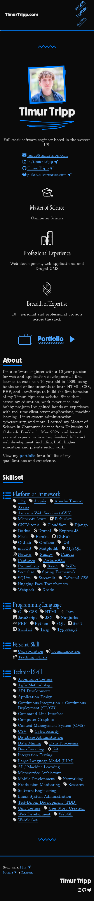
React (52, 566)
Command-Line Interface (40, 714)
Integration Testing (35, 755)
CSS (33, 612)
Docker (24, 531)
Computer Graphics (36, 719)
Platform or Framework (36, 494)
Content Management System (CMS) (51, 725)
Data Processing (63, 743)
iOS (65, 542)
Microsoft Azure (32, 519)
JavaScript (27, 617)
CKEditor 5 (28, 525)
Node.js (24, 554)
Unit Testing (29, 808)
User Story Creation (67, 808)
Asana (23, 507)
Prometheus (28, 566)
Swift (77, 623)
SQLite (24, 578)
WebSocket (28, 820)
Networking (73, 779)
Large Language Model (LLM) (45, 761)
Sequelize (26, 572)
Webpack (26, 590)
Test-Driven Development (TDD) (47, 802)
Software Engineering (37, 790)
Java (70, 612)
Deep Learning (31, 749)
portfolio (27, 455)
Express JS (69, 531)
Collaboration (30, 651)
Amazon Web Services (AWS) (44, 513)
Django (81, 525)
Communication (65, 651)
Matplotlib (48, 548)
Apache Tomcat (68, 501)
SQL (60, 623)
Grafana (46, 542)
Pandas (67, 554)
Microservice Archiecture (39, 773)
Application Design (35, 697)
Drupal (44, 531)
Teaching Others (32, 657)
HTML (51, 612)
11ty (22, 501)
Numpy (46, 554)
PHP (22, 623)
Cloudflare (56, 525)
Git (55, 749)
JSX (49, 617)
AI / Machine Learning (39, 767)
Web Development (34, 814)
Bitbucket (63, 519)
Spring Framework (58, 572)
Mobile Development (36, 779)
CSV (22, 731)
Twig (44, 629)
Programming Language (37, 604)
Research (76, 784)
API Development (34, 691)
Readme (27, 872)
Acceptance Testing (35, 679)
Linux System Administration (44, 796)
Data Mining (29, 743)
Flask (23, 536)
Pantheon (26, 560)
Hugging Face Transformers (43, 584)
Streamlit (47, 578)
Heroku (42, 536)
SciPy (71, 566)
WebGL (66, 814)
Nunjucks (69, 617)
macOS (24, 548)
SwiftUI (25, 629)
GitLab (24, 542)
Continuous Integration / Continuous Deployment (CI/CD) (52, 705)
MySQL (73, 548)
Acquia (40, 501)
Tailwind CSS (76, 578)
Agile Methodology (35, 685)
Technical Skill (27, 672)
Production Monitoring (39, 784)
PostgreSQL (54, 560)
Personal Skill (26, 644)
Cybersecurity (47, 731)
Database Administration (40, 737)
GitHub (64, 536)
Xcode (48, 590)
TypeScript (67, 629)
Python (41, 623)
